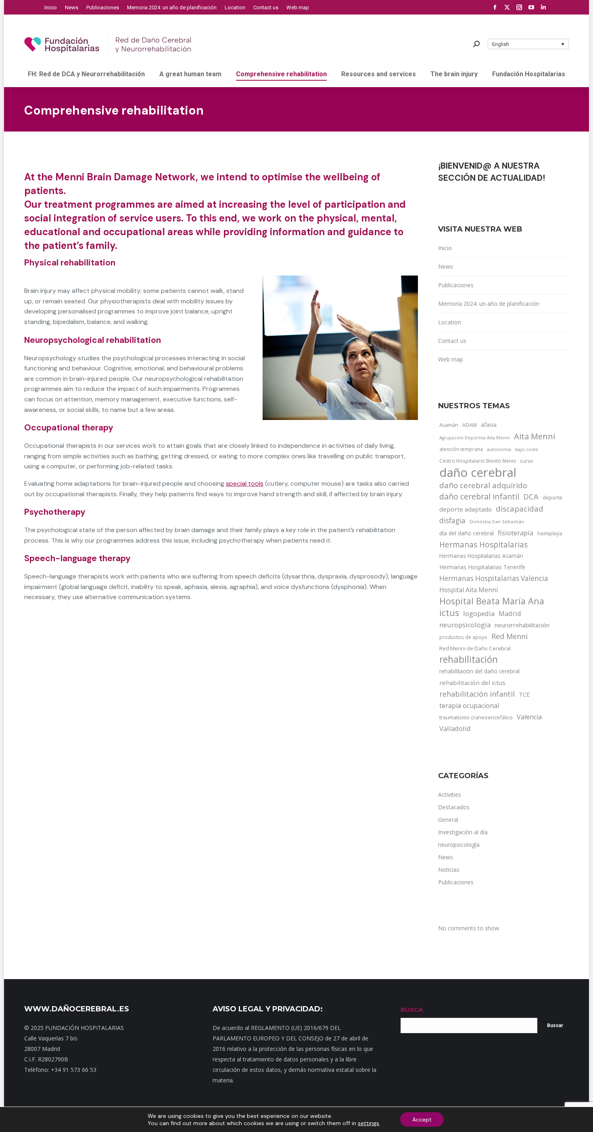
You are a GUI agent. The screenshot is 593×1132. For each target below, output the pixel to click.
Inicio (445, 248)
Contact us (452, 341)
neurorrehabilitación (522, 625)
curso (526, 460)
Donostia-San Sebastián (497, 521)
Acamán (448, 424)
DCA (531, 496)
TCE (524, 694)
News (445, 266)
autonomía (499, 449)
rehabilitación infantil (477, 694)
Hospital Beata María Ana (491, 601)
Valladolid (455, 728)
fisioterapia (515, 532)
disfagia (452, 520)
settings (368, 1123)
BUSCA (412, 1009)
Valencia (529, 716)
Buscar (555, 1025)
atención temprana (461, 449)
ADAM (469, 425)
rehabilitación (468, 659)
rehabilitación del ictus (472, 683)
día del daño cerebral (466, 533)
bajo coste (526, 449)
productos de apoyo (463, 637)
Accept (422, 1119)
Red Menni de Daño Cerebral (475, 648)
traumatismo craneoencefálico (476, 717)
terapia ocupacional (469, 705)
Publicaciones (456, 285)
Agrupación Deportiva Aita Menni (474, 438)
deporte (552, 497)
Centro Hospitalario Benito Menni (477, 460)
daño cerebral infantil (479, 496)
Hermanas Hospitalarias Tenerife (482, 567)
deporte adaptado (465, 509)
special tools (244, 483)
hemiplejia (549, 533)
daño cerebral (477, 472)
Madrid (510, 613)
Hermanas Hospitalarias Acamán (481, 556)
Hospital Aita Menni (468, 589)
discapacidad (519, 508)
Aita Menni (534, 436)
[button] (528, 44)
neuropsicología (465, 624)
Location (449, 322)
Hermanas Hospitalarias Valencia (493, 578)
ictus (449, 613)
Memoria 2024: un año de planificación (488, 303)
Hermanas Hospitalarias (483, 544)
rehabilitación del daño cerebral (479, 671)
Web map (450, 359)
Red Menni (509, 636)
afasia (489, 424)
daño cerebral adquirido (483, 485)
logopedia (479, 613)
